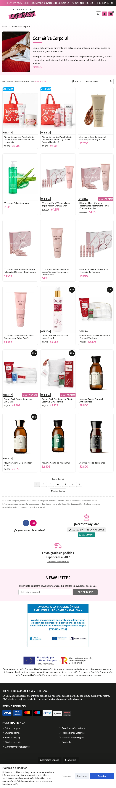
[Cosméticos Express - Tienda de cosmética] (22, 13)
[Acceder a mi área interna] (104, 14)
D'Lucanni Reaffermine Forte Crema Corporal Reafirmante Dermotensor (55, 272)
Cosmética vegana (49, 759)
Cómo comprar (13, 728)
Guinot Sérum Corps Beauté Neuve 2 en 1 (55, 336)
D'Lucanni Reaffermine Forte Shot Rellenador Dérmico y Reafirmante (20, 270)
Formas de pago (13, 737)
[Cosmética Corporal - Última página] (79, 484)
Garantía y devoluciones (17, 746)
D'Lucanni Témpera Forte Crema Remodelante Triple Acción (19, 336)
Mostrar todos (41, 81)
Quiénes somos (13, 732)
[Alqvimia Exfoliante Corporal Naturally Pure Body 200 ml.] (95, 110)
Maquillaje (70, 759)
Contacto (66, 741)
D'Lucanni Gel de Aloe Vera (16, 203)
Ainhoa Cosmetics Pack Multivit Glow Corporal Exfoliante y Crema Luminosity (19, 139)
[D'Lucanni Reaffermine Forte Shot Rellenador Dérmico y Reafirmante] (20, 243)
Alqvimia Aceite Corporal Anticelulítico (91, 400)
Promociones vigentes (73, 732)
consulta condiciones (58, 561)
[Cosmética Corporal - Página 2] (72, 484)
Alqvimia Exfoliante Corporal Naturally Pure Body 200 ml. (92, 138)
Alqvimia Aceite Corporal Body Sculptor (18, 464)
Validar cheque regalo (73, 737)
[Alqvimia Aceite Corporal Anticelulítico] (95, 373)
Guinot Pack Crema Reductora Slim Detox (18, 400)
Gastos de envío (13, 741)
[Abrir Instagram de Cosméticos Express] (33, 523)
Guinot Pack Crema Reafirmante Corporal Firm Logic (94, 336)
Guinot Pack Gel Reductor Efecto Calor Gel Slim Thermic (57, 400)
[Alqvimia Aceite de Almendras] (58, 436)
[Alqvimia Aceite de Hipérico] (95, 436)
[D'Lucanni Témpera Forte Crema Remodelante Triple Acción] (20, 309)
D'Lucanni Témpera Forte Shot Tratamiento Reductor (93, 270)
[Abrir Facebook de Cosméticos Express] (26, 523)
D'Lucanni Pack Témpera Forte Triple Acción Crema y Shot (56, 204)
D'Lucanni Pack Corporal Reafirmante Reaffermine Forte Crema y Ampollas (94, 205)
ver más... (37, 66)
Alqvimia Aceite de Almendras (56, 462)
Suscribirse (85, 592)
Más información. (10, 784)
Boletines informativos (73, 728)
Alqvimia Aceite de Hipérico (92, 462)
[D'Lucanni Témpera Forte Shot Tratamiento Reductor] (95, 243)
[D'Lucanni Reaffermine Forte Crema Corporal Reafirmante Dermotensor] (58, 243)
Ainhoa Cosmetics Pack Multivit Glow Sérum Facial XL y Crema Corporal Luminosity (57, 139)
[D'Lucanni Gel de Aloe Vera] (20, 177)
